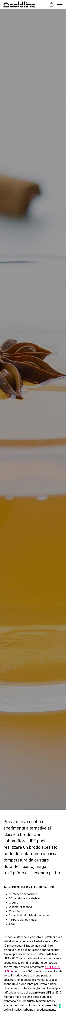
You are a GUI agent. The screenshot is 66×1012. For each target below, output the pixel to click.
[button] (51, 4)
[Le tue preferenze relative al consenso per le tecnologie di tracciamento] (59, 1005)
